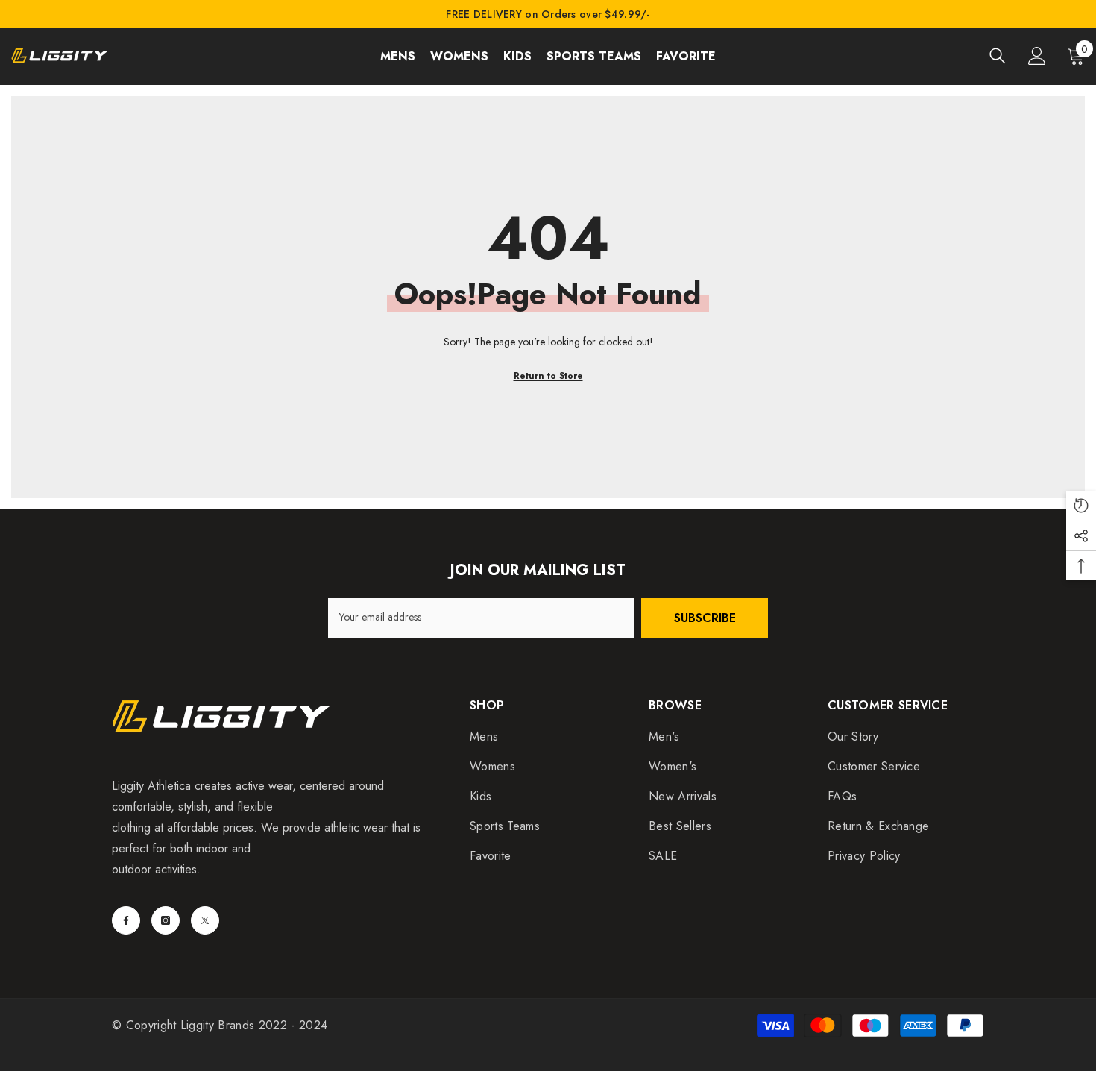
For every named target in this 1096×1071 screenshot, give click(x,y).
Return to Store (548, 376)
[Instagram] (165, 920)
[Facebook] (126, 920)
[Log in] (1037, 56)
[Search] (997, 55)
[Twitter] (205, 920)
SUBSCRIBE (705, 617)
